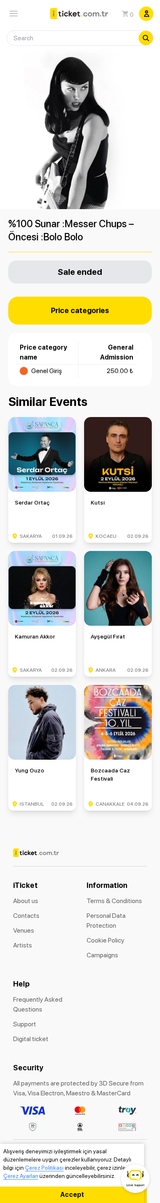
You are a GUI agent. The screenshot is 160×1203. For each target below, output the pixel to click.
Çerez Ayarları (20, 1176)
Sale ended (80, 272)
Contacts (26, 916)
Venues (23, 930)
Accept (72, 1194)
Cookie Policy (105, 940)
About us (25, 901)
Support (24, 1024)
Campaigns (102, 955)
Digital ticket (30, 1039)
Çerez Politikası (44, 1167)
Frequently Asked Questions (37, 1004)
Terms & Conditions (114, 901)
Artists (22, 945)
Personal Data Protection (106, 920)
